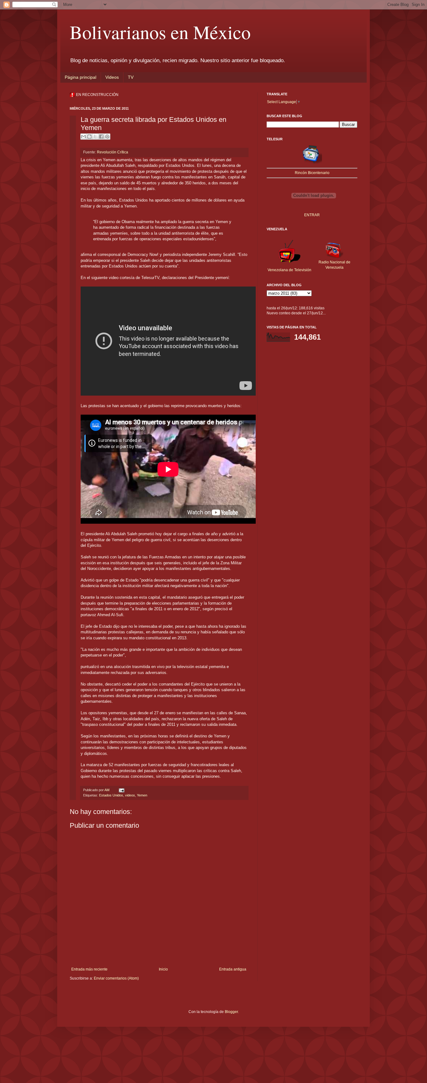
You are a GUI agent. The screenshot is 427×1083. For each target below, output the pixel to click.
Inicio (163, 969)
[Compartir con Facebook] (101, 136)
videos (130, 795)
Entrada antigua (232, 969)
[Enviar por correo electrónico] (83, 136)
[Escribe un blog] (89, 136)
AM (107, 790)
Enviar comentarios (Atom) (116, 978)
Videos (112, 77)
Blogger (231, 1012)
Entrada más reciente (89, 969)
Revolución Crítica (112, 152)
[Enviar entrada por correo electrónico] (120, 790)
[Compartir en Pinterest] (107, 136)
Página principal (80, 77)
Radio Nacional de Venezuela (334, 265)
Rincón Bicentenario (312, 173)
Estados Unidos (111, 795)
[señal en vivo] (312, 163)
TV (130, 77)
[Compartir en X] (95, 136)
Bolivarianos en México (160, 31)
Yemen (142, 795)
